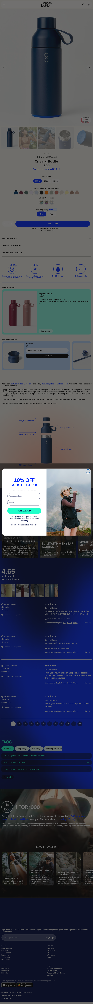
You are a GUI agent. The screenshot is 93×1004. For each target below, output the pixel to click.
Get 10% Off (24, 510)
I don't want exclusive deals (24, 525)
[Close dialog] (88, 471)
